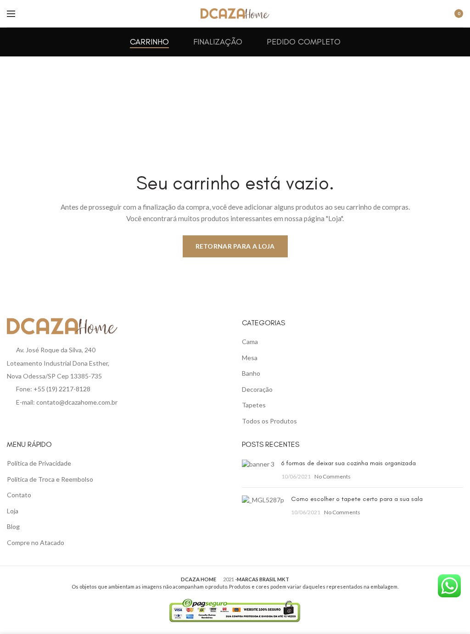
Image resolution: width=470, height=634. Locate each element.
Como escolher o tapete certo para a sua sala (357, 499)
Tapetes (254, 405)
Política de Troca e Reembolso (50, 479)
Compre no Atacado (35, 542)
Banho (251, 373)
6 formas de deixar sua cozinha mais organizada (348, 463)
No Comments (332, 476)
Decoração (257, 389)
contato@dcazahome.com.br (77, 402)
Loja (12, 511)
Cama (250, 341)
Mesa (249, 357)
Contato (19, 495)
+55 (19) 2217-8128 (62, 389)
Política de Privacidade (39, 463)
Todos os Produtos (269, 421)
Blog (13, 526)
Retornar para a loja (235, 246)
